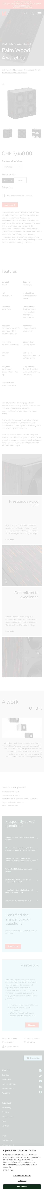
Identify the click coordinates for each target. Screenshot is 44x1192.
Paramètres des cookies (22, 1176)
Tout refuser (22, 1181)
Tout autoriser (22, 1186)
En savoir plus (8, 1170)
